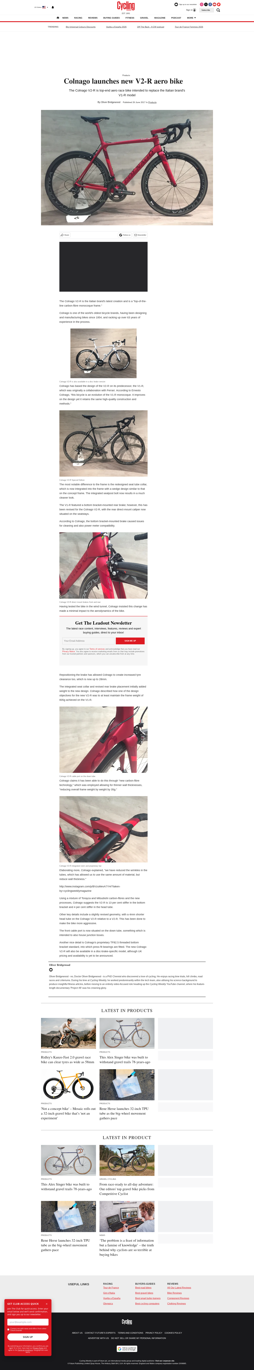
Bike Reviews (174, 1293)
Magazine (159, 18)
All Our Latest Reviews (179, 1287)
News (65, 18)
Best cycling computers (147, 1303)
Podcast (176, 18)
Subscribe (206, 10)
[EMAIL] (51, 970)
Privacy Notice (68, 651)
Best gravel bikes (144, 1293)
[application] (103, 267)
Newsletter (142, 235)
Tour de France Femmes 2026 (189, 27)
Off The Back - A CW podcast (150, 27)
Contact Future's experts (100, 1333)
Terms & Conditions (25, 1350)
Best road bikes (143, 1287)
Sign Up (28, 1337)
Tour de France (111, 1287)
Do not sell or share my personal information (138, 1338)
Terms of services (97, 649)
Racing (78, 18)
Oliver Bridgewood (110, 102)
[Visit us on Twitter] (206, 4)
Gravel (144, 18)
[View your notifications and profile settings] (53, 7)
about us (77, 1333)
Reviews (92, 18)
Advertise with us (98, 1338)
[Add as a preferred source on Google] (127, 1349)
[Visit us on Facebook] (210, 4)
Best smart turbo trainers (148, 1298)
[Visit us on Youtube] (214, 4)
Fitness (130, 18)
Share (66, 235)
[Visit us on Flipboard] (218, 4)
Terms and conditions (130, 1333)
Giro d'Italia (109, 1293)
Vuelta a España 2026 (116, 27)
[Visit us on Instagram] (201, 4)
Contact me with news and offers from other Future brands (28, 1329)
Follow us (126, 235)
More (190, 18)
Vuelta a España (111, 1298)
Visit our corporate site (164, 1361)
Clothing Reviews (176, 1303)
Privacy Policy (38, 1348)
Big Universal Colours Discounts (81, 27)
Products (126, 75)
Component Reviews (178, 1298)
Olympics (108, 1303)
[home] (57, 18)
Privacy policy (154, 1333)
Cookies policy (173, 1333)
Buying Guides (111, 18)
